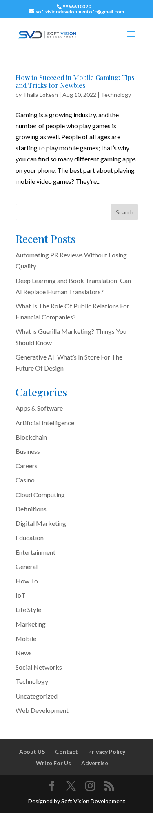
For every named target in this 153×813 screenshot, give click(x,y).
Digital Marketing (41, 523)
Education (30, 537)
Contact (66, 751)
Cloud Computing (40, 494)
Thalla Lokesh (40, 94)
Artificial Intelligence (45, 423)
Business (28, 451)
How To (27, 581)
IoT (21, 595)
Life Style (28, 609)
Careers (27, 465)
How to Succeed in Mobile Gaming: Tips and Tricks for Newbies (75, 81)
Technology (116, 94)
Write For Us (53, 762)
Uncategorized (37, 696)
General (27, 566)
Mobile (26, 638)
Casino (25, 480)
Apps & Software (39, 408)
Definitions (31, 509)
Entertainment (35, 552)
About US (32, 751)
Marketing (31, 624)
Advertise (94, 762)
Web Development (42, 710)
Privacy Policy (106, 751)
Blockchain (31, 437)
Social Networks (39, 667)
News (24, 653)
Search (124, 212)
